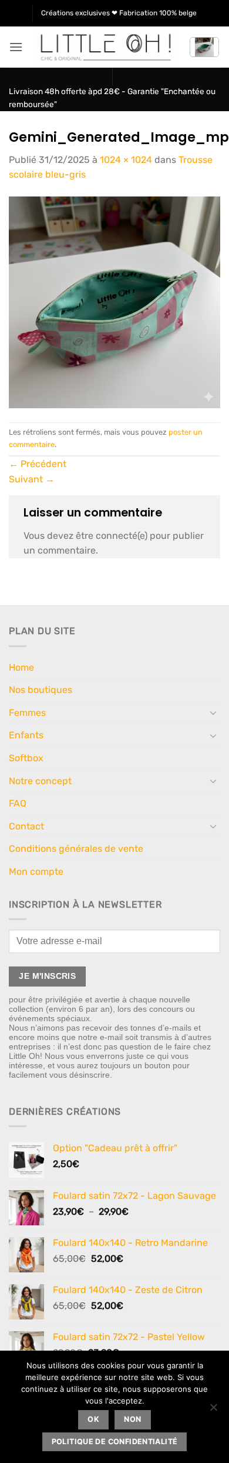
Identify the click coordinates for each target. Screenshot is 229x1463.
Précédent (37, 463)
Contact (26, 826)
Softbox (26, 758)
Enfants (26, 735)
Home (21, 667)
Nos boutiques (40, 689)
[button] (16, 46)
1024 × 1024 (126, 159)
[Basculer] (213, 712)
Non (132, 1419)
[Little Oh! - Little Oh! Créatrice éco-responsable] (106, 47)
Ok (93, 1419)
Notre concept (40, 781)
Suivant (32, 479)
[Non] (213, 1410)
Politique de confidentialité (115, 1441)
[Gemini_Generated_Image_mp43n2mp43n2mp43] (114, 301)
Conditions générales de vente (76, 848)
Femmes (27, 712)
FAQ (17, 803)
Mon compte (36, 871)
